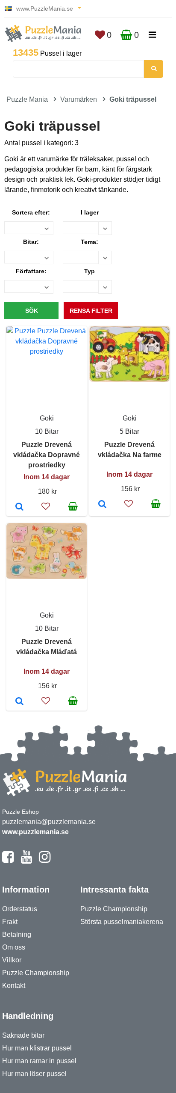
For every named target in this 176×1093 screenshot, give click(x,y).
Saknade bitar (23, 1035)
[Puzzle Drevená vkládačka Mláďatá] (19, 701)
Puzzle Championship (35, 972)
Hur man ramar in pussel (39, 1060)
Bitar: (31, 241)
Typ (89, 271)
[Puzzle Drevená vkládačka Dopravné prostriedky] (19, 507)
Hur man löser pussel (34, 1073)
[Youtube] (26, 860)
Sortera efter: (31, 212)
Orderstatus (19, 909)
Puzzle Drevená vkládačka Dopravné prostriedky (46, 455)
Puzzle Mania (27, 99)
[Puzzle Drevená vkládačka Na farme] (102, 504)
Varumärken (78, 99)
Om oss (13, 947)
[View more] (46, 351)
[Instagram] (44, 860)
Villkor (11, 960)
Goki (47, 418)
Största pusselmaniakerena (121, 921)
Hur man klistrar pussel (37, 1048)
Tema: (89, 241)
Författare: (31, 271)
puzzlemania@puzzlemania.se (49, 821)
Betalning (16, 934)
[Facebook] (8, 860)
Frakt (10, 921)
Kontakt (13, 985)
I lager (90, 212)
